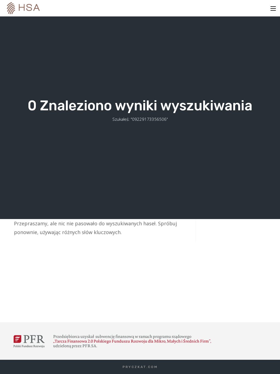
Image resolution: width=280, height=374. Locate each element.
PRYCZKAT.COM (140, 367)
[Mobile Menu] (273, 8)
